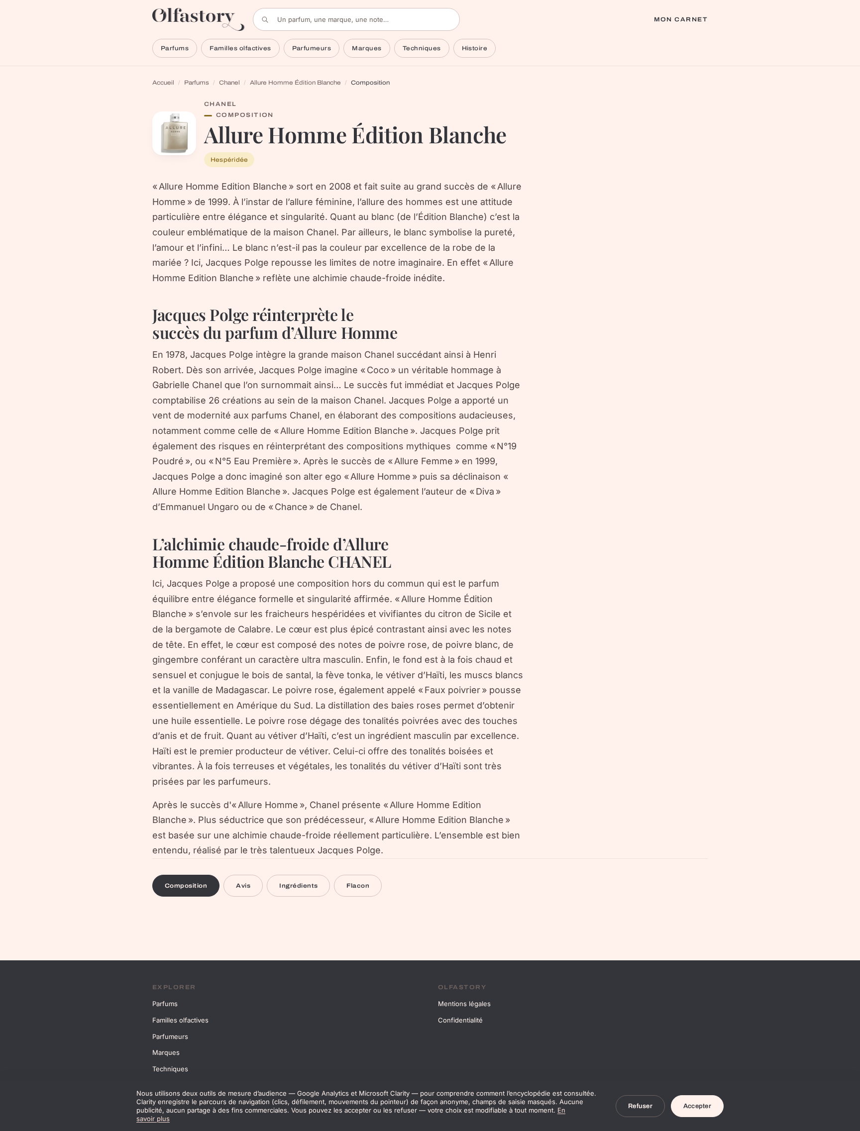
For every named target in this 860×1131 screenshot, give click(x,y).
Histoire (475, 48)
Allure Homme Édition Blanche (295, 82)
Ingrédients (298, 885)
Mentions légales (464, 1004)
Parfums (175, 48)
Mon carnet (681, 19)
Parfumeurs (311, 48)
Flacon (357, 885)
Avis (243, 885)
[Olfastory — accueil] (198, 19)
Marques (366, 48)
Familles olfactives (240, 48)
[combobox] (356, 19)
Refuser (640, 1106)
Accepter (697, 1106)
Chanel (229, 82)
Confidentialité (460, 1020)
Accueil (163, 82)
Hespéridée (229, 159)
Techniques (422, 48)
